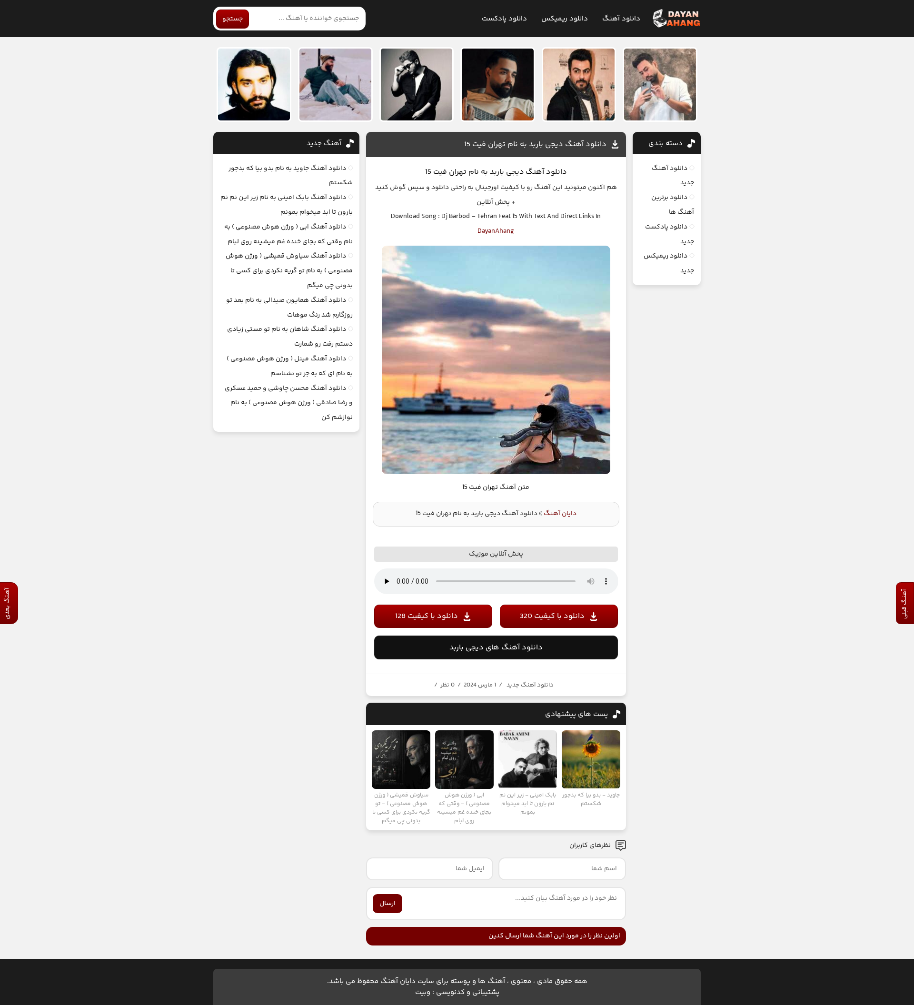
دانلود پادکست (504, 18)
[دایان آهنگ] (676, 18)
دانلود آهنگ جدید (530, 685)
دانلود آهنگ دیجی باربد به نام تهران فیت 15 (535, 144)
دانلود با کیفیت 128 (426, 616)
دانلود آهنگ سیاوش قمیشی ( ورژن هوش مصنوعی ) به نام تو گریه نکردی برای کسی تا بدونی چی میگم (289, 271)
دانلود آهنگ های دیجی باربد (496, 648)
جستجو (232, 19)
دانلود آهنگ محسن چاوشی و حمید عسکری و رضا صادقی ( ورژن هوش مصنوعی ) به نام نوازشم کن (289, 403)
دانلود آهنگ (621, 18)
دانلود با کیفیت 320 (552, 616)
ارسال (387, 903)
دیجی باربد (506, 172)
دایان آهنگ (560, 513)
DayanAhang (495, 231)
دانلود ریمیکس (564, 18)
